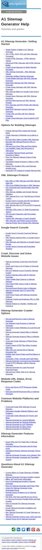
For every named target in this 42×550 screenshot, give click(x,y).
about (8, 540)
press (8, 542)
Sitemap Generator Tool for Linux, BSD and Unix (23, 517)
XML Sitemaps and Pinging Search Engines (21, 221)
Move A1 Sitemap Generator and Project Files (22, 486)
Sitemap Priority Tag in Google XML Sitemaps (22, 223)
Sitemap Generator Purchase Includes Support (23, 477)
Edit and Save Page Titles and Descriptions (21, 146)
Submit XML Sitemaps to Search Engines (21, 218)
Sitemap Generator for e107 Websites (19, 424)
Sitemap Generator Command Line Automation (23, 361)
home (3, 540)
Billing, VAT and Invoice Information (18, 479)
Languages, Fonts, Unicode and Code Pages (22, 359)
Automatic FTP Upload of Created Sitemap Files (23, 170)
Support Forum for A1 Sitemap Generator (21, 519)
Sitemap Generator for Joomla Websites (20, 420)
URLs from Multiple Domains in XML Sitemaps (23, 185)
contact (13, 540)
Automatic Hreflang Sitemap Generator (20, 76)
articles (21, 542)
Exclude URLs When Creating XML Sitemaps (22, 139)
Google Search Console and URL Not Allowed (22, 201)
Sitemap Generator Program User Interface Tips (23, 455)
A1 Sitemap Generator (14, 12)
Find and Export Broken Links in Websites (21, 288)
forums (26, 542)
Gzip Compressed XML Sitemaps (18, 203)
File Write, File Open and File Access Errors (22, 497)
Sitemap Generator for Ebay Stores (18, 427)
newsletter (14, 542)
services (25, 540)
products (19, 540)
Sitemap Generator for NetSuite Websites (21, 422)
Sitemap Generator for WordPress (18, 429)
